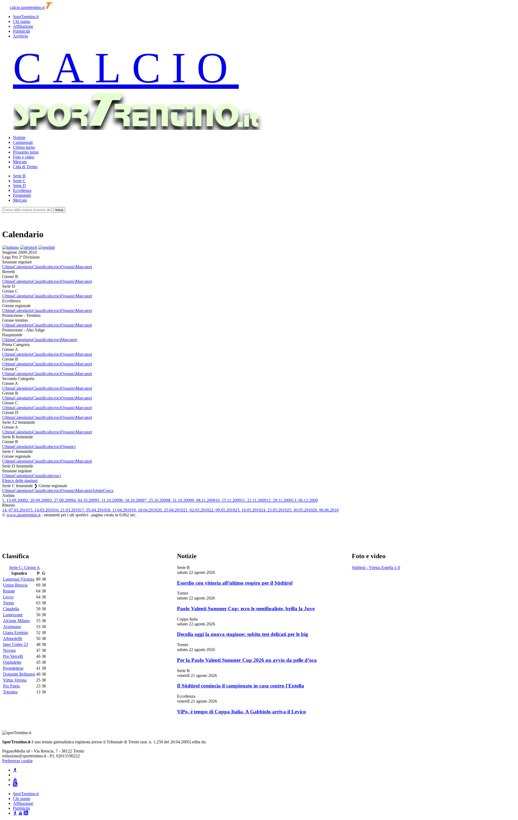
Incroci (55, 267)
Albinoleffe (12, 638)
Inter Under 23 (15, 644)
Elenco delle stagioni (20, 480)
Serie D (19, 185)
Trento (8, 603)
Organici (68, 267)
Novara (9, 650)
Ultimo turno (24, 147)
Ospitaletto (12, 662)
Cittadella (11, 608)
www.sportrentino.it (23, 515)
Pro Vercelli (13, 656)
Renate (9, 591)
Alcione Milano (16, 620)
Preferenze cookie (17, 760)
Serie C (19, 180)
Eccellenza (22, 190)
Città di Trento (25, 166)
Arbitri (97, 490)
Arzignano (12, 626)
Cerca (108, 490)
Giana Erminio (15, 632)
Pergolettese (13, 668)
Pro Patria (11, 686)
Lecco (8, 597)
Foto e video (23, 157)
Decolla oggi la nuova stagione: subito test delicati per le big (242, 634)
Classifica (40, 267)
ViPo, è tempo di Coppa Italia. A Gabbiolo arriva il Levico (241, 711)
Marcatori (84, 267)
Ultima (8, 267)
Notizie (19, 137)
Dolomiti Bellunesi (19, 674)
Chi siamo (21, 21)
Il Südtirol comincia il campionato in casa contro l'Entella (240, 686)
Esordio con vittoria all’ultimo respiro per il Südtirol (234, 583)
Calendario (23, 267)
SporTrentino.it (26, 16)
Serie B (19, 176)
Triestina (10, 692)
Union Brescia (15, 585)
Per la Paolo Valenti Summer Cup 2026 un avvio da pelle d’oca (247, 660)
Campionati (23, 142)
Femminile (22, 195)
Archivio (20, 36)
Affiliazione (23, 26)
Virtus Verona (14, 680)
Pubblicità (21, 31)
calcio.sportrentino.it (27, 7)
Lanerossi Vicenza (18, 579)
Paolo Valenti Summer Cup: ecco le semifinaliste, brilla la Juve (246, 608)
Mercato (20, 162)
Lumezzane (13, 614)
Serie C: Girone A (24, 567)
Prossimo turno (26, 152)
